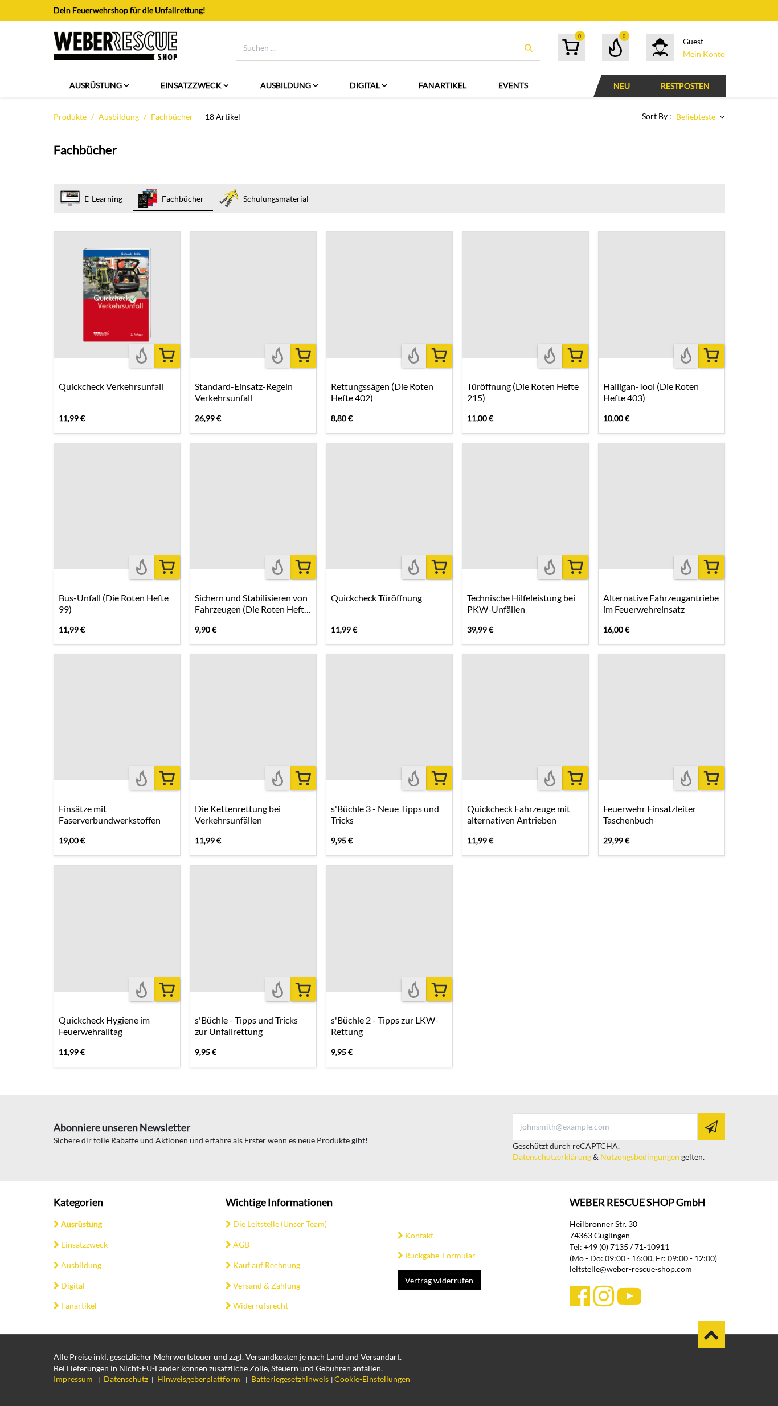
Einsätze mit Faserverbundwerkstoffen (110, 814)
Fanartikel (79, 1305)
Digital (73, 1285)
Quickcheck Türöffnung (376, 597)
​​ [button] (711, 1334)
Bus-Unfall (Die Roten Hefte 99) (114, 603)
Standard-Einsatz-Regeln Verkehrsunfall (244, 392)
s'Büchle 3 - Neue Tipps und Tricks (385, 814)
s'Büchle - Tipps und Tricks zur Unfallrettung (246, 1025)
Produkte (70, 116)
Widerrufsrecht (260, 1305)
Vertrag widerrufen (439, 1280)
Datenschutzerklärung (552, 1157)
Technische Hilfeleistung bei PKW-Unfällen (521, 603)
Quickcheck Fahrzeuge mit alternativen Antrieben (518, 814)
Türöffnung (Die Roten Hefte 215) (523, 392)
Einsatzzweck (84, 1244)
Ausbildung (119, 116)
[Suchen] (528, 48)
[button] (700, 117)
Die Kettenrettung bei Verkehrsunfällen (238, 814)
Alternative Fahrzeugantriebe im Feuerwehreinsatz (661, 603)
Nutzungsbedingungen (639, 1157)
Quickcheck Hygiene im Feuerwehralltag (104, 1025)
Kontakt (419, 1235)
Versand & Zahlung (266, 1285)
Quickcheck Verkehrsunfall (111, 386)
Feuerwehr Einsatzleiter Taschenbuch (649, 814)
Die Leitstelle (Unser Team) (280, 1224)
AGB (241, 1244)
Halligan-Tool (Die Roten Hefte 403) (651, 392)
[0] (571, 47)
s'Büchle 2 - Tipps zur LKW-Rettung (385, 1025)
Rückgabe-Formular (440, 1255)
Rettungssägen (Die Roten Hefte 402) (382, 392)
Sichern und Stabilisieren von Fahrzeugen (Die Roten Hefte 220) (252, 603)
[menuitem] (99, 85)
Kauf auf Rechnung (266, 1265)
